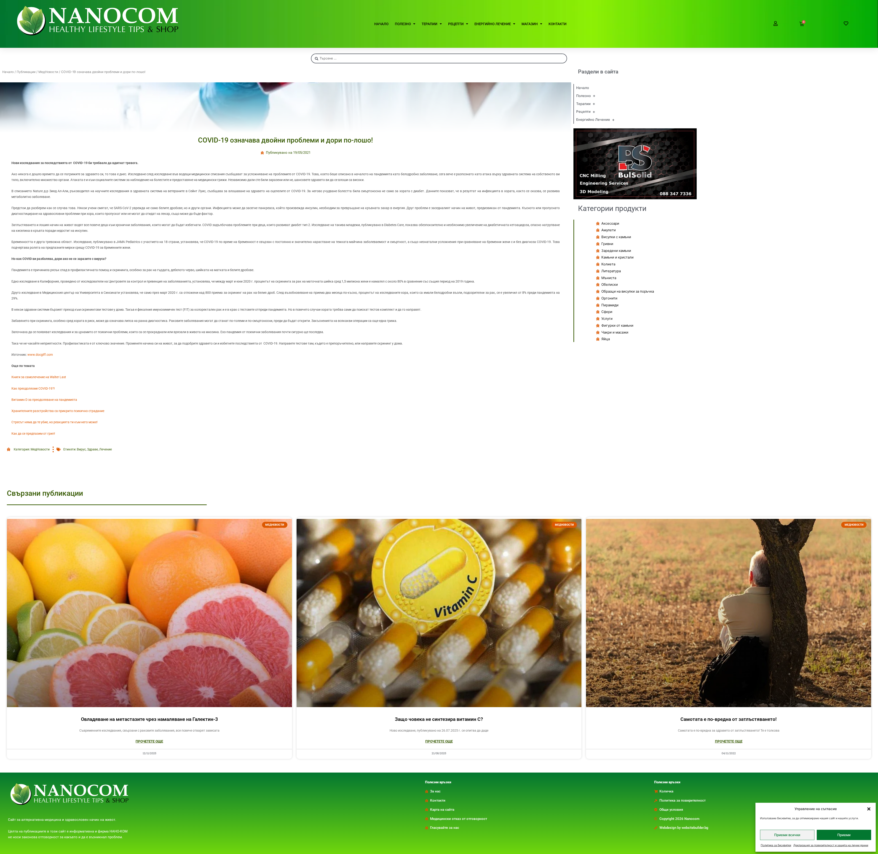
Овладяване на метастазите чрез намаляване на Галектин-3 (149, 719)
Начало (8, 72)
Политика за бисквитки (776, 845)
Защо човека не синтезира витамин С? (439, 719)
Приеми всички (787, 835)
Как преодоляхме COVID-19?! (33, 388)
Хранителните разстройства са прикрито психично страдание (57, 411)
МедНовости (48, 72)
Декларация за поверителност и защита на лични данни (830, 845)
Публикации (26, 72)
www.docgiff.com (40, 354)
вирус (81, 449)
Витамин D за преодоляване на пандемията (44, 399)
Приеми (844, 835)
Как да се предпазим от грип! (33, 433)
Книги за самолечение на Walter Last (38, 377)
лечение (105, 449)
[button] (869, 809)
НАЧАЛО (381, 24)
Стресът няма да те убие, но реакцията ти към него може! (54, 422)
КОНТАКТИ (558, 24)
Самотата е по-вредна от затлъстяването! (728, 719)
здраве (92, 449)
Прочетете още (149, 741)
